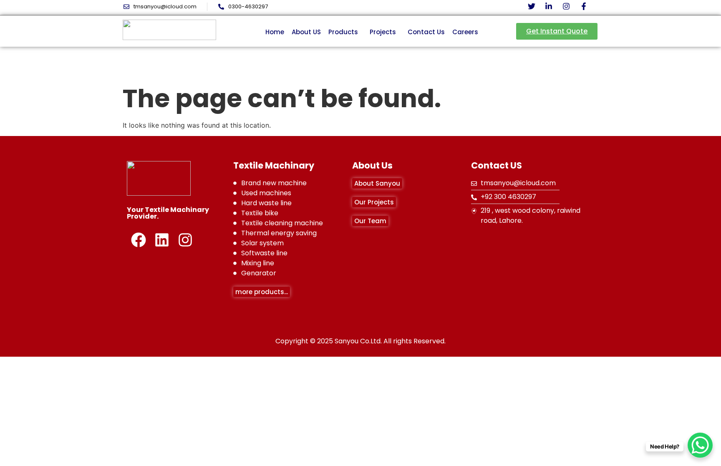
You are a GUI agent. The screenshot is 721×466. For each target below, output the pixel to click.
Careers (465, 32)
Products (343, 32)
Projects (383, 32)
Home (274, 32)
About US (306, 32)
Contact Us (426, 32)
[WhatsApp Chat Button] (700, 445)
